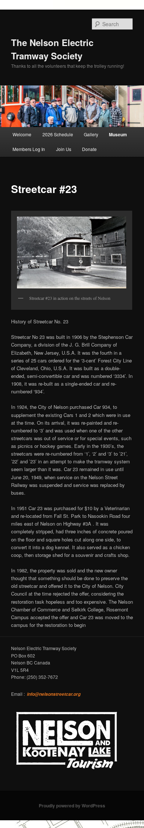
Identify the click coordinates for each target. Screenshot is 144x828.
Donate (89, 149)
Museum (118, 134)
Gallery (91, 134)
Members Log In (29, 149)
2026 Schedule (57, 134)
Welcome (22, 134)
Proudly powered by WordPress (72, 805)
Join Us (63, 149)
